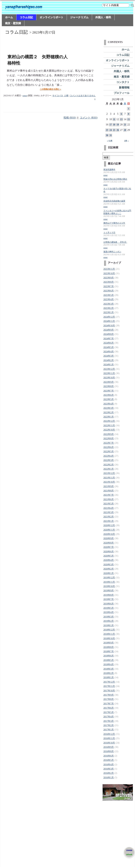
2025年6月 (108, 290)
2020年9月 (108, 538)
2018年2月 (108, 673)
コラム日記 (26, 17)
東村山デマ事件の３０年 (114, 223)
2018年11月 (109, 634)
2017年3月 (108, 721)
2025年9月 (108, 277)
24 (110, 130)
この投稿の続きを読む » (50, 89)
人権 (66, 95)
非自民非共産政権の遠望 (114, 201)
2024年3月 (108, 356)
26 (118, 130)
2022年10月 (109, 430)
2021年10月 (109, 482)
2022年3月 (108, 460)
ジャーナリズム (79, 17)
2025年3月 (108, 304)
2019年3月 (108, 617)
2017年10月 (109, 690)
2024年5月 (108, 347)
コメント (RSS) (88, 117)
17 (110, 124)
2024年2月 (108, 360)
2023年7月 (108, 391)
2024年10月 (109, 325)
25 (114, 130)
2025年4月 (108, 299)
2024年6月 (108, 343)
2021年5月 (108, 503)
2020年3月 (108, 564)
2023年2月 (108, 412)
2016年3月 (108, 769)
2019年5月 (108, 608)
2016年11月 (109, 738)
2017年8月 (108, 699)
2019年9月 (108, 590)
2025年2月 (108, 308)
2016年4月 (108, 764)
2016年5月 (108, 760)
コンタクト (123, 82)
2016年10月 (109, 743)
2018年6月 (108, 656)
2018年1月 (108, 677)
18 (114, 124)
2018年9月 (108, 643)
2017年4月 (108, 716)
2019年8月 (108, 595)
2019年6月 (108, 604)
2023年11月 (109, 373)
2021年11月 (109, 477)
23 (107, 130)
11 (114, 119)
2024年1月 (108, 364)
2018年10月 (109, 638)
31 (110, 135)
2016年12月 (109, 734)
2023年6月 (108, 395)
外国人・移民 (103, 17)
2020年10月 (109, 534)
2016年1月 (108, 777)
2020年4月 (108, 560)
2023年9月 (108, 382)
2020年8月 (108, 543)
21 (125, 124)
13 (121, 119)
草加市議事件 (109, 170)
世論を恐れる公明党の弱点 (115, 179)
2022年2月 (108, 464)
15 (128, 119)
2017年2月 (108, 725)
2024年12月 (109, 317)
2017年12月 (109, 682)
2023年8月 (108, 386)
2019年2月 (108, 621)
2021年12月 (109, 473)
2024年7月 (108, 338)
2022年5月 (108, 451)
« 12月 (109, 141)
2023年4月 (108, 404)
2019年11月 (109, 582)
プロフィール (122, 93)
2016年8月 (108, 751)
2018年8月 (108, 647)
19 (118, 124)
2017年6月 (108, 708)
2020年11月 (109, 530)
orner (25, 95)
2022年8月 (108, 438)
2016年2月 (108, 773)
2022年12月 (109, 421)
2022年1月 (108, 469)
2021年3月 (108, 512)
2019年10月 (109, 586)
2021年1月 (108, 521)
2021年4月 (108, 508)
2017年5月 (108, 712)
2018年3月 (108, 669)
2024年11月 (109, 321)
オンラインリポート (51, 17)
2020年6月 (108, 551)
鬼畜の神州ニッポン (112, 252)
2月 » (126, 141)
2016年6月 (108, 756)
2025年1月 (108, 312)
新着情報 (124, 87)
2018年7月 (108, 651)
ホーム (9, 17)
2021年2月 (108, 516)
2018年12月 (109, 630)
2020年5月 (108, 556)
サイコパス (57, 95)
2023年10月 (109, 377)
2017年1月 (108, 729)
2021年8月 (108, 490)
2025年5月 (108, 295)
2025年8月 (108, 282)
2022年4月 (108, 456)
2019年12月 (109, 577)
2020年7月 (108, 547)
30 (107, 135)
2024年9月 (108, 330)
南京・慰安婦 (13, 23)
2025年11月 (109, 269)
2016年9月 (108, 747)
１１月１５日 (109, 233)
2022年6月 (108, 447)
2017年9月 (108, 695)
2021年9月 (108, 486)
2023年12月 (109, 369)
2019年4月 (108, 612)
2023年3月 (108, 408)
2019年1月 (108, 625)
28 (125, 130)
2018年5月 (108, 660)
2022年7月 (108, 443)
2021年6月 (108, 499)
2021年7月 (108, 495)
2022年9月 (108, 434)
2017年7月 (108, 703)
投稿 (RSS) (70, 117)
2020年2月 (108, 569)
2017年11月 (109, 686)
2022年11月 (109, 425)
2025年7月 (108, 286)
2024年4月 (108, 351)
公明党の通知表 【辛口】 (115, 242)
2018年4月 (108, 664)
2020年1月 (108, 573)
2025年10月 (109, 273)
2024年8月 (108, 334)
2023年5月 (108, 399)
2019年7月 (108, 599)
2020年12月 (109, 525)
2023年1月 (108, 417)
